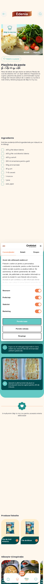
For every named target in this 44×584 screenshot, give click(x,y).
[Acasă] (8, 579)
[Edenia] (22, 13)
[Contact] (36, 579)
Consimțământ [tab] (8, 252)
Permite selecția (22, 329)
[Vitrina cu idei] (17, 579)
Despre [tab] (36, 252)
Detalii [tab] (22, 252)
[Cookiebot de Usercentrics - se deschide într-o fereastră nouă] (27, 246)
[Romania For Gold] (26, 579)
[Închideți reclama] (40, 246)
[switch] (38, 297)
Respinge (22, 336)
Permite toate (22, 321)
